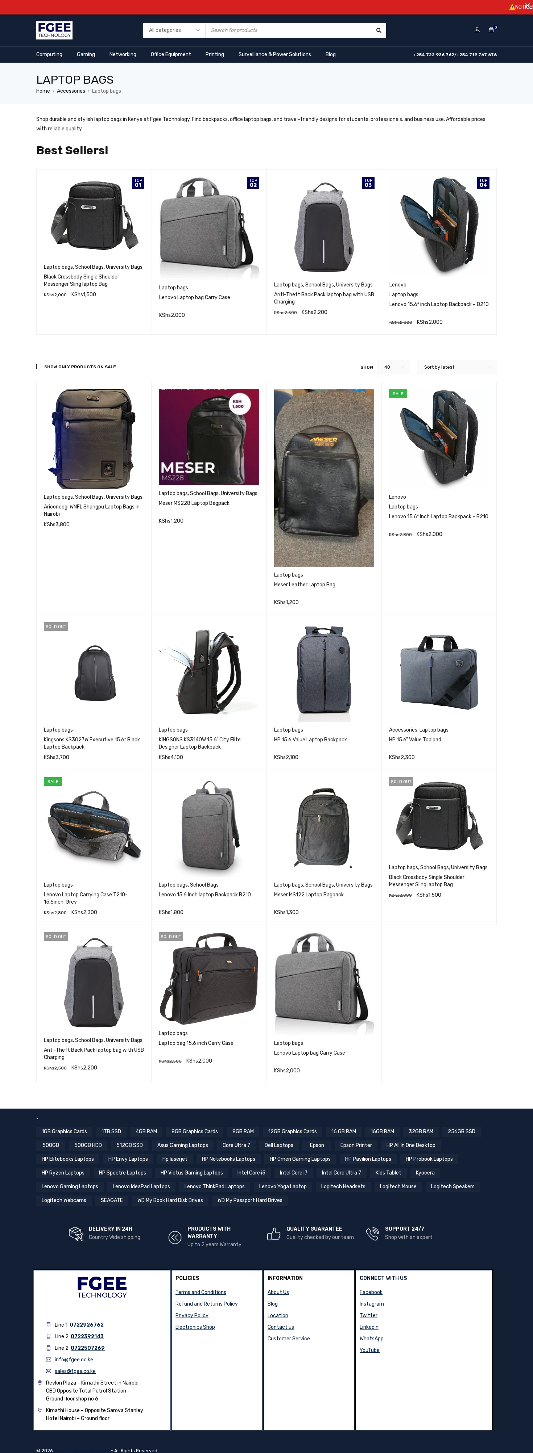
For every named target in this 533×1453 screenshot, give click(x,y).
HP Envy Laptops (128, 1159)
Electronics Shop (195, 1327)
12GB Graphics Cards (292, 1132)
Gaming (86, 54)
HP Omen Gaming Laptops (300, 1159)
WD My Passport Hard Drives (250, 1200)
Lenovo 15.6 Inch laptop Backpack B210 (205, 895)
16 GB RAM (343, 1132)
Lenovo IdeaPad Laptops (141, 1187)
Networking (123, 54)
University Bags (124, 267)
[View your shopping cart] (491, 30)
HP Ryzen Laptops (63, 1173)
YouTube (370, 1350)
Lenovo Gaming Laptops (70, 1187)
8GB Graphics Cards (195, 1132)
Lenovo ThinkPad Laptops (215, 1187)
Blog (331, 54)
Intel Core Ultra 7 (341, 1173)
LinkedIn (369, 1327)
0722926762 (87, 1325)
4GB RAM (146, 1132)
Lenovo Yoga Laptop (283, 1187)
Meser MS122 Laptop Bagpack (309, 895)
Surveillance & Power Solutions (275, 54)
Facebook (371, 1292)
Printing (215, 54)
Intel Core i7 (293, 1173)
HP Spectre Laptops (122, 1173)
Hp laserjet (174, 1159)
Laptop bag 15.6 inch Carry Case (196, 1043)
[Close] (527, 5)
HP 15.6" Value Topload (415, 740)
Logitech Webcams (64, 1200)
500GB (50, 1145)
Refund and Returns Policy (206, 1304)
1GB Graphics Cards (64, 1132)
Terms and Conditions (200, 1292)
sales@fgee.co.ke (75, 1371)
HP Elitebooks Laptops (68, 1159)
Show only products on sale (80, 366)
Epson (317, 1145)
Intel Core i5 (251, 1173)
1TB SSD (111, 1132)
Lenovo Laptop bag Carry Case (194, 297)
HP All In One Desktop (411, 1145)
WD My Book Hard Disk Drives (170, 1200)
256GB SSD (461, 1132)
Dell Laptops (279, 1145)
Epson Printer (356, 1145)
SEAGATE (112, 1200)
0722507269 (88, 1348)
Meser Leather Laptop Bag (304, 585)
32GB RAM (421, 1132)
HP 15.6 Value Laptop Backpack (310, 740)
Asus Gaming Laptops (182, 1145)
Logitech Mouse (398, 1187)
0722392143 (87, 1336)
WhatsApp (372, 1339)
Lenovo (397, 285)
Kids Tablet (388, 1173)
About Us (278, 1292)
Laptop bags (58, 267)
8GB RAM (243, 1132)
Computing (49, 54)
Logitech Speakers (453, 1187)
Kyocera (425, 1173)
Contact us (281, 1327)
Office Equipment (171, 54)
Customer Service (289, 1339)
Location (278, 1315)
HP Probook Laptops (429, 1159)
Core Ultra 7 (236, 1145)
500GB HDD (88, 1145)
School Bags (89, 267)
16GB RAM (382, 1132)
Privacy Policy (191, 1315)
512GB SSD (129, 1145)
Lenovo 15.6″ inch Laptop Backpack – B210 (439, 304)
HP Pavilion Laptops (368, 1159)
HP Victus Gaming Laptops (192, 1173)
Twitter (368, 1315)
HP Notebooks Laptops (228, 1159)
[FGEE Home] (54, 25)
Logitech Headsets (343, 1187)
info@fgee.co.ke (74, 1360)
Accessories (71, 91)
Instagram (372, 1304)
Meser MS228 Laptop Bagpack (194, 503)
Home (43, 91)
